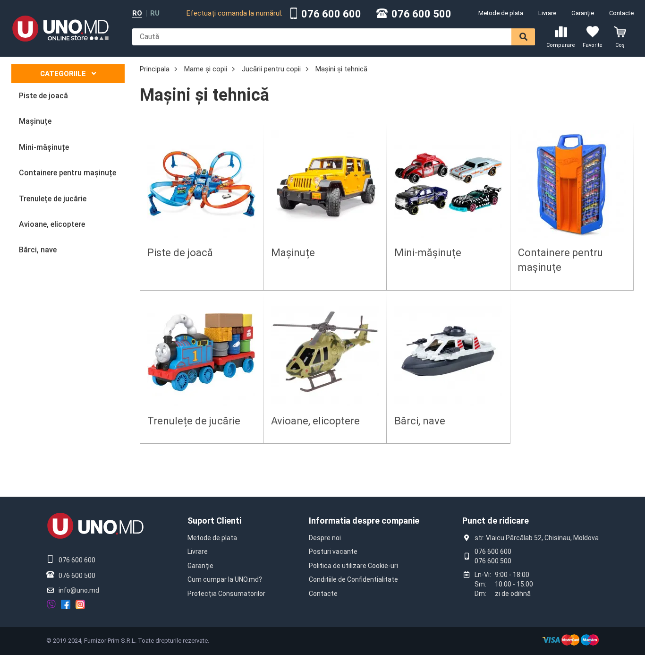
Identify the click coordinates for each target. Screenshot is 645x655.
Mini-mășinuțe (427, 253)
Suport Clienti (214, 521)
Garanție (582, 13)
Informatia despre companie (364, 521)
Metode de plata (500, 13)
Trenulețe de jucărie (193, 421)
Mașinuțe (293, 253)
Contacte (621, 13)
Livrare (547, 13)
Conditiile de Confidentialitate (353, 579)
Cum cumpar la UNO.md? (224, 579)
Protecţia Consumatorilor (226, 593)
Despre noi (325, 538)
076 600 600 (331, 14)
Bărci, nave (419, 421)
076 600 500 (421, 14)
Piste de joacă (180, 253)
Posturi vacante (333, 551)
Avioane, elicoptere (315, 421)
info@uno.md (79, 590)
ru (155, 13)
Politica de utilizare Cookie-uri (353, 565)
